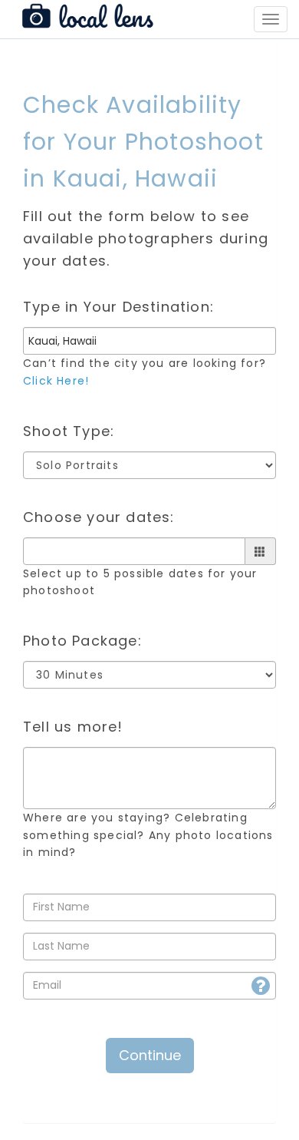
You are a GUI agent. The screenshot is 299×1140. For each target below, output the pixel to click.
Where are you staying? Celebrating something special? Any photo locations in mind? (148, 835)
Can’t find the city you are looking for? (144, 371)
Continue (150, 1055)
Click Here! (56, 380)
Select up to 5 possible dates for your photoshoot (140, 582)
